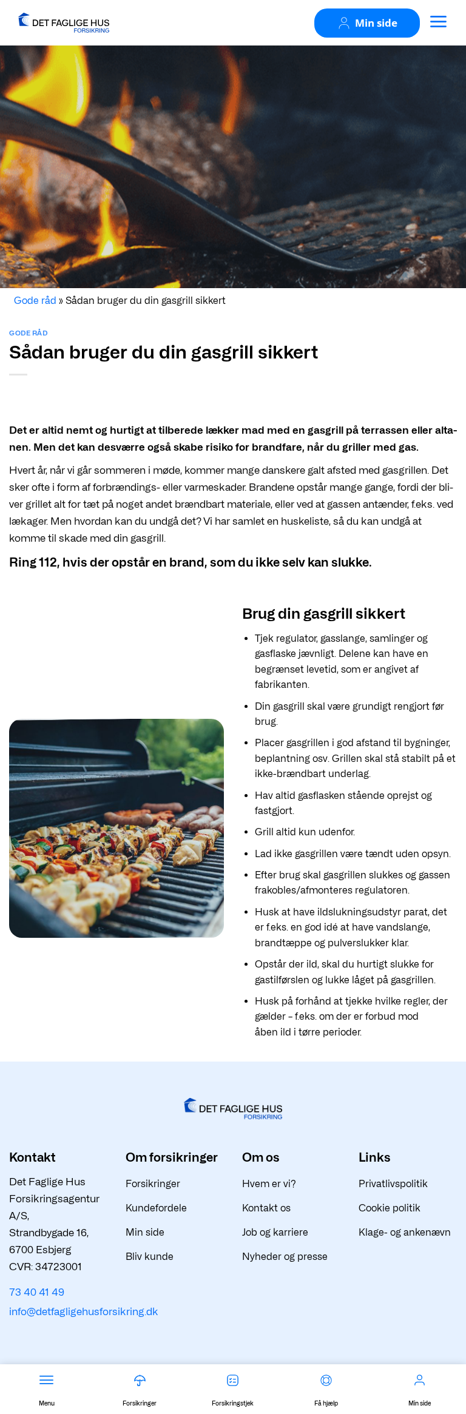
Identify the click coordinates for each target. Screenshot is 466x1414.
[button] (438, 21)
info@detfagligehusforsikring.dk (83, 1311)
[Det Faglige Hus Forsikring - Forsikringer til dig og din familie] (63, 22)
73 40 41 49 (36, 1292)
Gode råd (28, 333)
